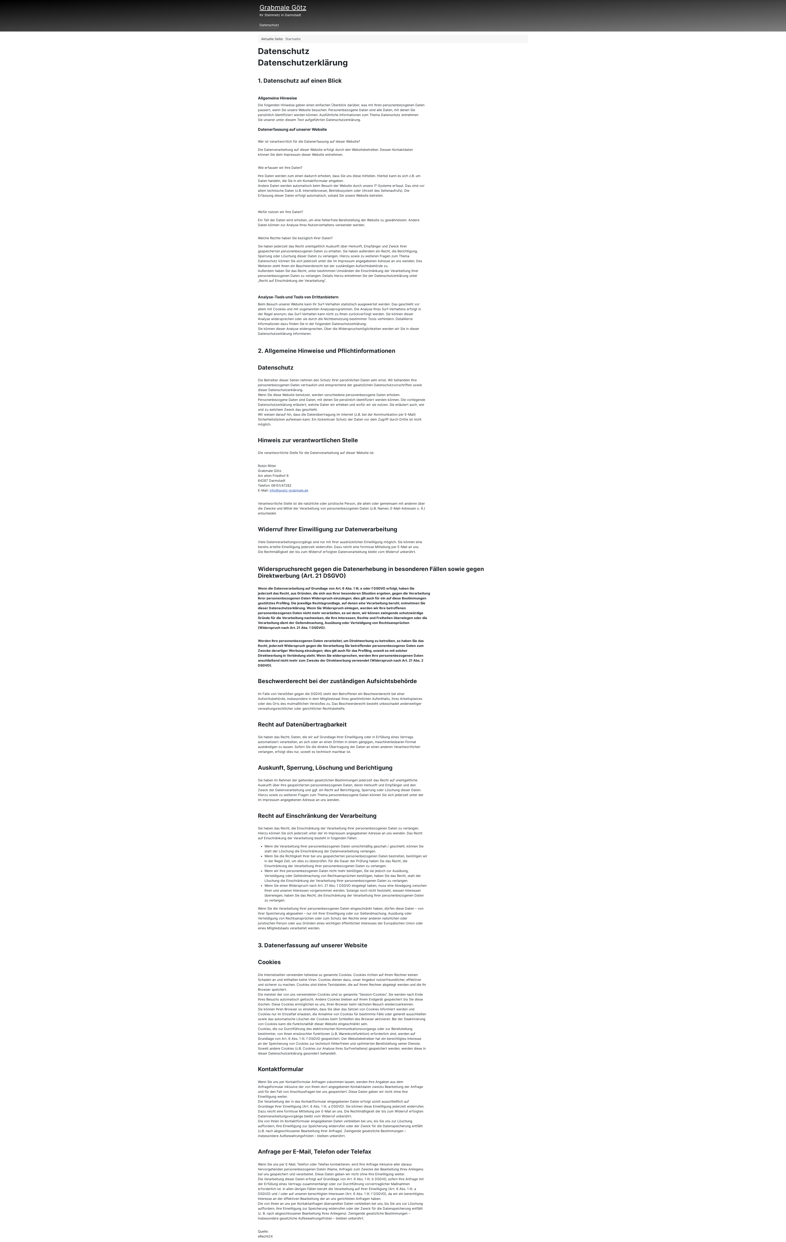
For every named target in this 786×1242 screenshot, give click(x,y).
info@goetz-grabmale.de (289, 490)
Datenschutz (269, 25)
